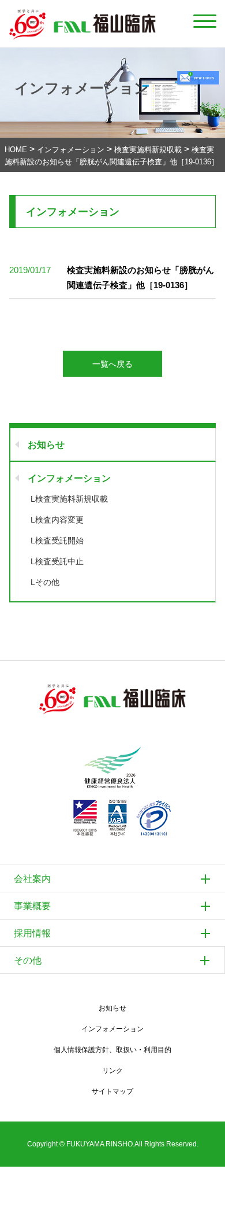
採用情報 (32, 933)
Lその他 (45, 582)
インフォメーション (69, 478)
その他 (28, 960)
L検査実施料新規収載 (69, 498)
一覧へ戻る (112, 364)
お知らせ (46, 445)
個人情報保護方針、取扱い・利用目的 (112, 1050)
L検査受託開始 (57, 540)
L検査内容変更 (57, 519)
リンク (112, 1071)
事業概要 (32, 906)
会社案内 (32, 879)
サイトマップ (112, 1091)
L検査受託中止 (57, 561)
